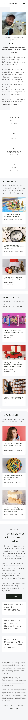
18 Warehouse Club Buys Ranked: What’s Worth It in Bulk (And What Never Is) (13, 509)
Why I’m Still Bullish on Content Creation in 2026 (13, 607)
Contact (21, 705)
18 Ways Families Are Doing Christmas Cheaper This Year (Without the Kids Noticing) (13, 364)
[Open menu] (24, 3)
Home (6, 705)
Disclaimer (14, 708)
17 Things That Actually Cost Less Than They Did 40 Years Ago (13, 445)
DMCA (10, 707)
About (13, 705)
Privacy (17, 707)
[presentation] (14, 204)
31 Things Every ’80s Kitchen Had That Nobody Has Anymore (13, 477)
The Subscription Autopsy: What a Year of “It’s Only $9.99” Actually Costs (13, 246)
